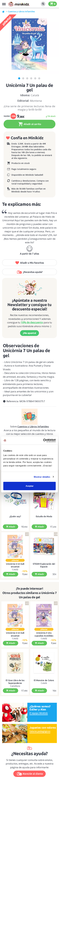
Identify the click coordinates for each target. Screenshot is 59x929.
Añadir (11, 526)
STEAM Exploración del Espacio (44, 565)
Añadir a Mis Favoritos (32, 262)
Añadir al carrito (32, 124)
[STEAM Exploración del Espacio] (44, 546)
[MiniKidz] (3, 11)
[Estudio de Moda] (44, 499)
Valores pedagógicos (40, 731)
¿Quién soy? (15, 516)
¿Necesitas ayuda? (33, 272)
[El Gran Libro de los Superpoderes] (15, 663)
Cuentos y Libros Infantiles (21, 11)
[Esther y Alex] (14, 712)
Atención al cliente (32, 773)
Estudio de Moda (44, 516)
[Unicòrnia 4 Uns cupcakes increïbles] (44, 615)
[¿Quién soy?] (15, 499)
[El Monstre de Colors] (44, 663)
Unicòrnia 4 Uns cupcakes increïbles (44, 634)
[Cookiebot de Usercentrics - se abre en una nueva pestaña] (43, 440)
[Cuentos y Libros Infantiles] (29, 415)
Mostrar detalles (42, 477)
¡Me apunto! (29, 333)
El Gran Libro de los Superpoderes (15, 681)
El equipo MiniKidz (39, 713)
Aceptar (30, 486)
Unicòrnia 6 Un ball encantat (15, 565)
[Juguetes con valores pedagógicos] (14, 733)
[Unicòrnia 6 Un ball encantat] (15, 546)
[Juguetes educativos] (19, 4)
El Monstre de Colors (44, 680)
